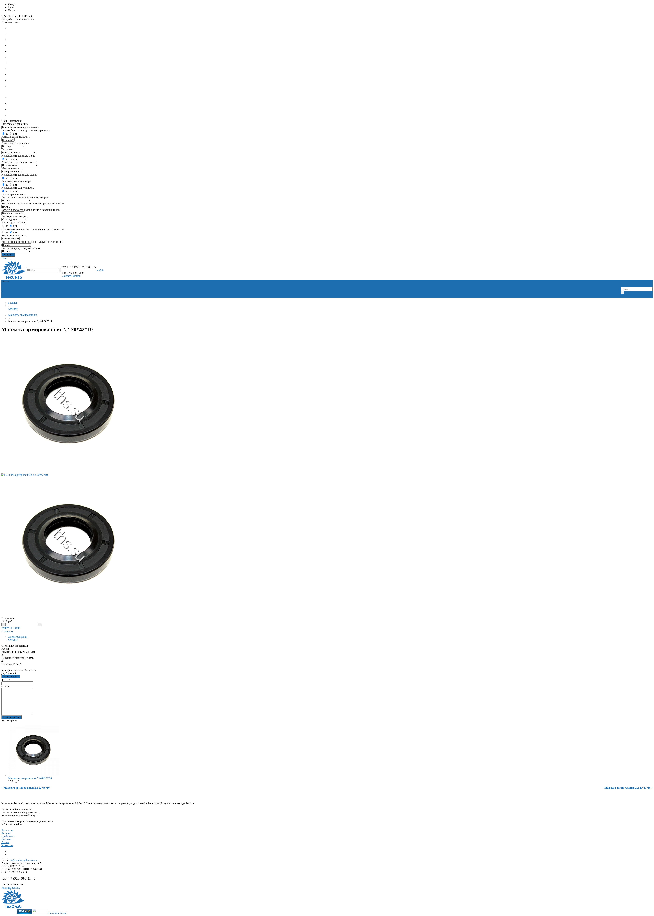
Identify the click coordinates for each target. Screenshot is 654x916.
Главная (12, 302)
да (7, 133)
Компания (7, 830)
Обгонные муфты (117, 287)
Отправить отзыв (11, 717)
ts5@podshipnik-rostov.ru (24, 860)
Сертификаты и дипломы (35, 290)
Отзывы (13, 639)
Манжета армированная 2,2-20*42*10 (30, 778)
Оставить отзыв (11, 676)
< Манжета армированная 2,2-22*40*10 (25, 787)
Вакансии (56, 290)
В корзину (7, 630)
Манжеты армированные (143, 287)
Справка (6, 839)
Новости (68, 290)
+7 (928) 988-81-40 (83, 266)
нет (15, 133)
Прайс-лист (8, 836)
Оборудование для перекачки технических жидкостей (133, 289)
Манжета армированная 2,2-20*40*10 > (628, 787)
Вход (4, 258)
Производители (11, 290)
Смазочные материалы (149, 290)
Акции (5, 842)
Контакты (7, 845)
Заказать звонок (71, 275)
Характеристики (17, 636)
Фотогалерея (81, 290)
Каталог (13, 308)
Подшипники (98, 287)
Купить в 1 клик (10, 627)
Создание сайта (57, 913)
